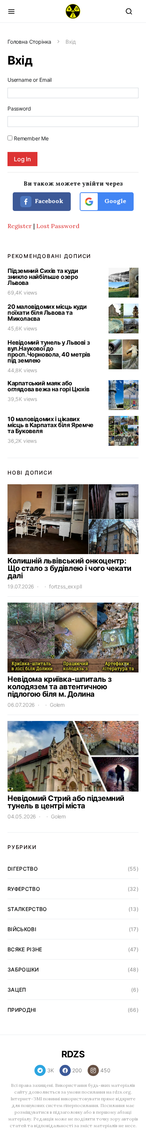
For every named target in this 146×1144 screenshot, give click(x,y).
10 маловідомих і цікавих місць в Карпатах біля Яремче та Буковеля (50, 425)
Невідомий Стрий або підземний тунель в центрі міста (65, 802)
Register (19, 226)
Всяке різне (24, 949)
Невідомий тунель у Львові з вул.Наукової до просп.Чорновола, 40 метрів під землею (48, 351)
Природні (21, 1010)
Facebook (48, 201)
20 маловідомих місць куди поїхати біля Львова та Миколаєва (47, 312)
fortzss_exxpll (65, 586)
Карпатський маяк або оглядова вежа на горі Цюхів (48, 386)
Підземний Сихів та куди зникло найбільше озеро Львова (42, 276)
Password (19, 108)
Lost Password (57, 226)
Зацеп (16, 989)
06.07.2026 (21, 705)
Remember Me (31, 138)
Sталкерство (27, 909)
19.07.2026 (20, 586)
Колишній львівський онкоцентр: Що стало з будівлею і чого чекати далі (69, 568)
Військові (21, 929)
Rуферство (23, 889)
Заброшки (23, 969)
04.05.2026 (21, 816)
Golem (57, 705)
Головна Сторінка (29, 41)
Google (114, 201)
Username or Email (29, 80)
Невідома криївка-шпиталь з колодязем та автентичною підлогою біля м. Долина (59, 687)
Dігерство (22, 868)
